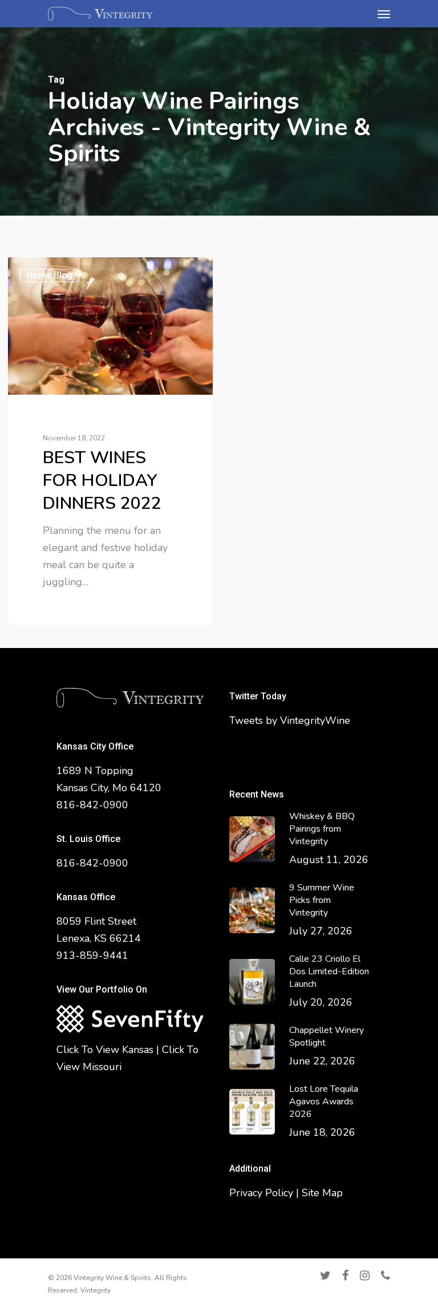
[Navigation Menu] (384, 13)
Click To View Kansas (104, 1049)
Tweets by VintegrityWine (289, 720)
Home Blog (49, 275)
